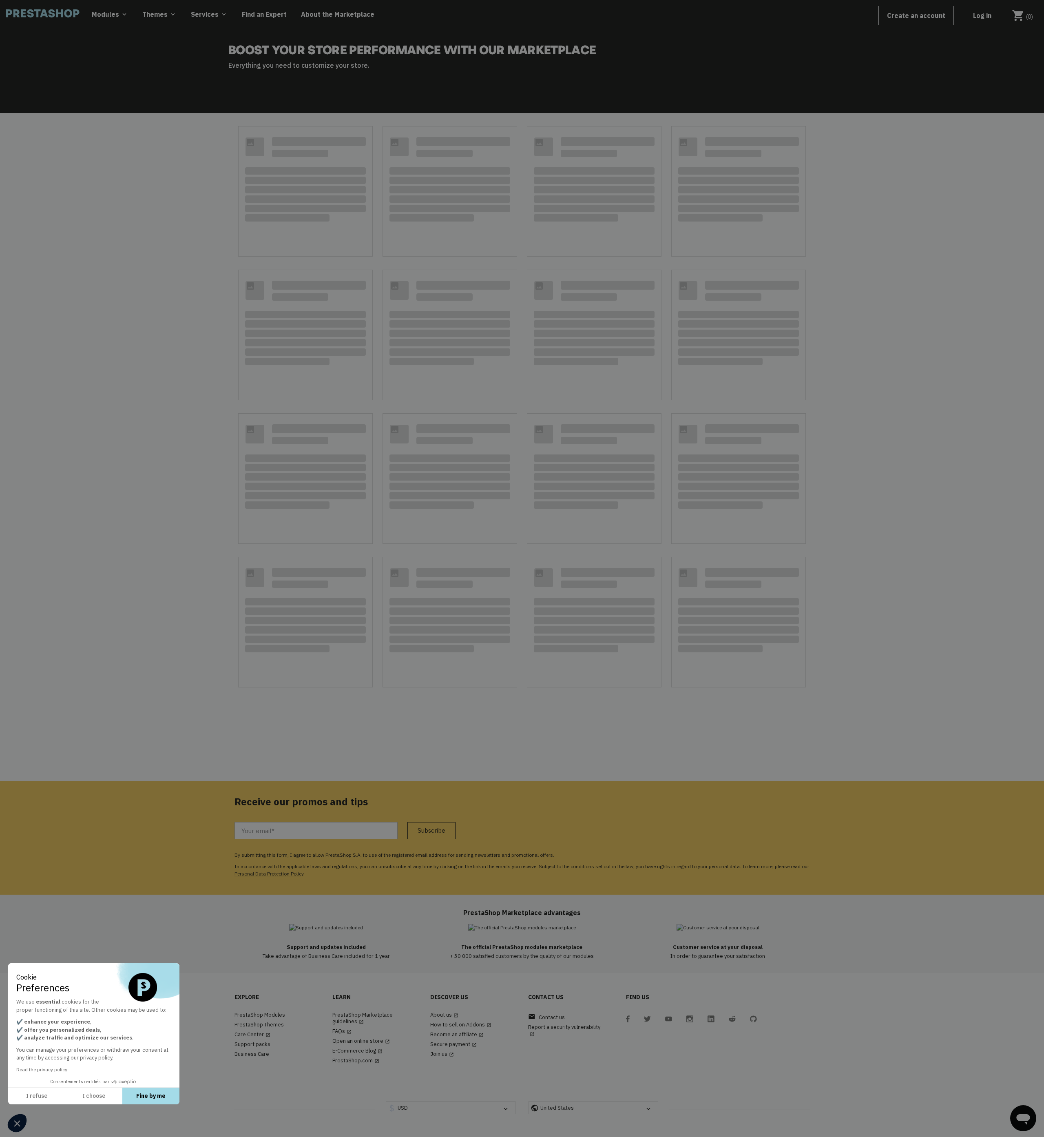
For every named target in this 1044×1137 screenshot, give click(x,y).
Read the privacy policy (41, 1069)
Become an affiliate (457, 1034)
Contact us (546, 1017)
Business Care (251, 1054)
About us (444, 1015)
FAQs (342, 1031)
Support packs (252, 1044)
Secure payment (453, 1044)
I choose (93, 1095)
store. (360, 65)
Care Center (252, 1034)
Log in (982, 15)
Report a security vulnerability (564, 1030)
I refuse (36, 1095)
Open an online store (361, 1041)
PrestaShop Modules (259, 1015)
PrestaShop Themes (259, 1025)
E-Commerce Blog (357, 1051)
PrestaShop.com (355, 1060)
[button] (17, 1123)
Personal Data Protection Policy (268, 874)
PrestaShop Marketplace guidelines (362, 1018)
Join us (442, 1054)
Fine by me (151, 1095)
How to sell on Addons (460, 1025)
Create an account (916, 15)
